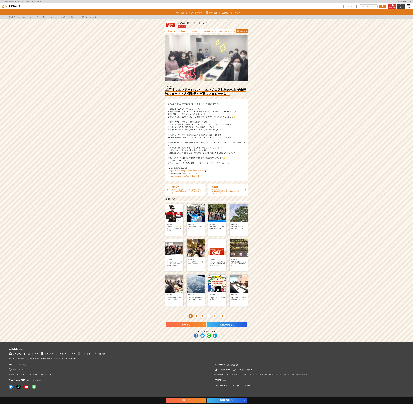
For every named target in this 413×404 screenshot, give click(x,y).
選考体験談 (21, 358)
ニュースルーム (19, 374)
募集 (184, 31)
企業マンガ (57, 358)
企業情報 (207, 31)
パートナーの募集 (234, 386)
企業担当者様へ (404, 1)
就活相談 (43, 358)
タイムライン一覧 (33, 17)
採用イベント (229, 374)
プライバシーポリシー (45, 374)
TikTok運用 (291, 374)
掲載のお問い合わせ (244, 370)
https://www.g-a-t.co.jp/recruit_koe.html (184, 176)
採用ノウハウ (238, 374)
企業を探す (49, 354)
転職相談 (49, 358)
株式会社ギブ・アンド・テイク (17, 17)
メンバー (219, 31)
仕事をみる (186, 325)
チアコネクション (281, 374)
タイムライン (243, 31)
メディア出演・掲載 (32, 374)
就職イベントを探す (67, 354)
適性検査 (102, 354)
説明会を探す (33, 354)
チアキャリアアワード (220, 386)
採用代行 (305, 374)
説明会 (196, 31)
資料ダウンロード (249, 374)
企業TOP (172, 31)
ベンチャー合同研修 (261, 374)
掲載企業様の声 (218, 374)
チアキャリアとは (20, 370)
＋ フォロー (182, 26)
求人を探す (17, 354)
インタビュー (231, 31)
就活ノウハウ (12, 358)
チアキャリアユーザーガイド (70, 358)
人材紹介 (271, 374)
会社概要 (11, 374)
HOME (3, 17)
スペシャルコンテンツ (32, 358)
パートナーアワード (247, 386)
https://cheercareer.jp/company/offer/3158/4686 (187, 171)
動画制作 (298, 374)
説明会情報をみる (227, 325)
